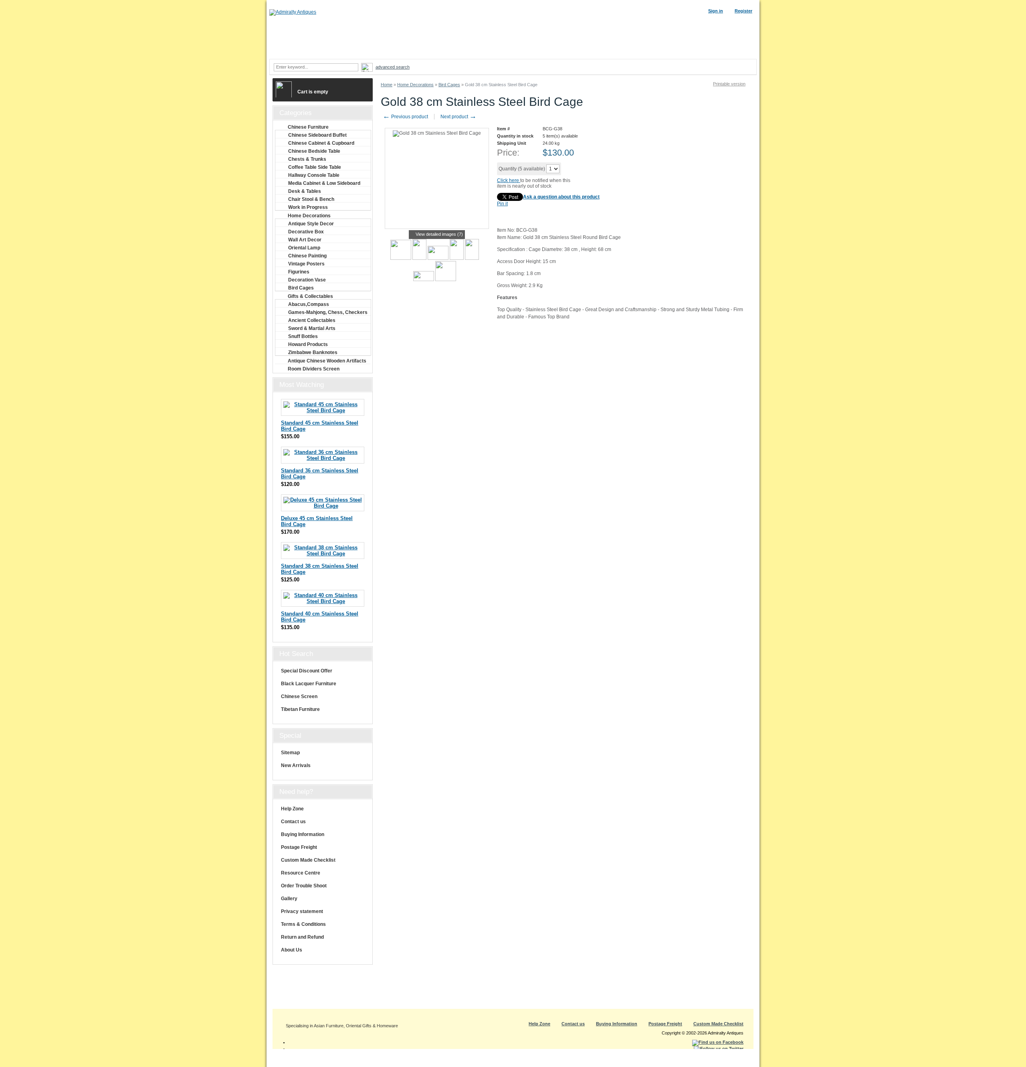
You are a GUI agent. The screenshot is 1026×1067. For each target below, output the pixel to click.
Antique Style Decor (311, 224)
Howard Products (308, 344)
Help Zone (292, 809)
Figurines (298, 272)
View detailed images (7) (439, 234)
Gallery (289, 898)
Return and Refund (302, 937)
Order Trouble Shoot (304, 886)
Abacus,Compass (308, 304)
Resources (635, 51)
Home (386, 84)
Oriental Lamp (304, 248)
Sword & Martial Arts (311, 328)
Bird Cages (449, 84)
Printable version (729, 83)
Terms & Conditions (303, 924)
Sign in (715, 10)
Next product (458, 116)
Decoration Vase (307, 280)
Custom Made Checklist (308, 860)
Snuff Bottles (303, 336)
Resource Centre (300, 873)
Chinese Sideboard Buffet (317, 135)
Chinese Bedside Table (314, 151)
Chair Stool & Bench (311, 199)
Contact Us (732, 51)
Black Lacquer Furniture (308, 683)
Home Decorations (415, 84)
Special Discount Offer (306, 671)
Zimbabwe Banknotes (312, 352)
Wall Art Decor (304, 240)
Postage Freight (299, 847)
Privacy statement (302, 911)
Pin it (502, 204)
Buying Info (587, 51)
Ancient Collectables (311, 320)
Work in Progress (308, 207)
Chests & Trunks (307, 159)
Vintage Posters (306, 264)
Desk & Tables (304, 191)
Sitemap (290, 752)
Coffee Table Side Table (314, 167)
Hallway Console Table (313, 175)
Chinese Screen (299, 696)
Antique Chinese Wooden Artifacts (327, 361)
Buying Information (302, 834)
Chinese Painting (307, 256)
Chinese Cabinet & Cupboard (321, 143)
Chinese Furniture (308, 127)
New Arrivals (296, 765)
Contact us (293, 821)
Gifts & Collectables (310, 296)
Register (743, 10)
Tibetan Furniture (300, 709)
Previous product (405, 116)
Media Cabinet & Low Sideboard (324, 183)
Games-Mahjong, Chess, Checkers (328, 312)
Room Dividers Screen (313, 369)
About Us (291, 950)
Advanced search (393, 67)
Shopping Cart (684, 51)
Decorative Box (306, 232)
